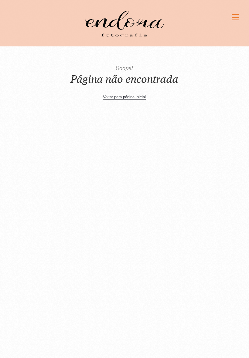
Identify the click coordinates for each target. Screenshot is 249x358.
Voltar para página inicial (124, 97)
